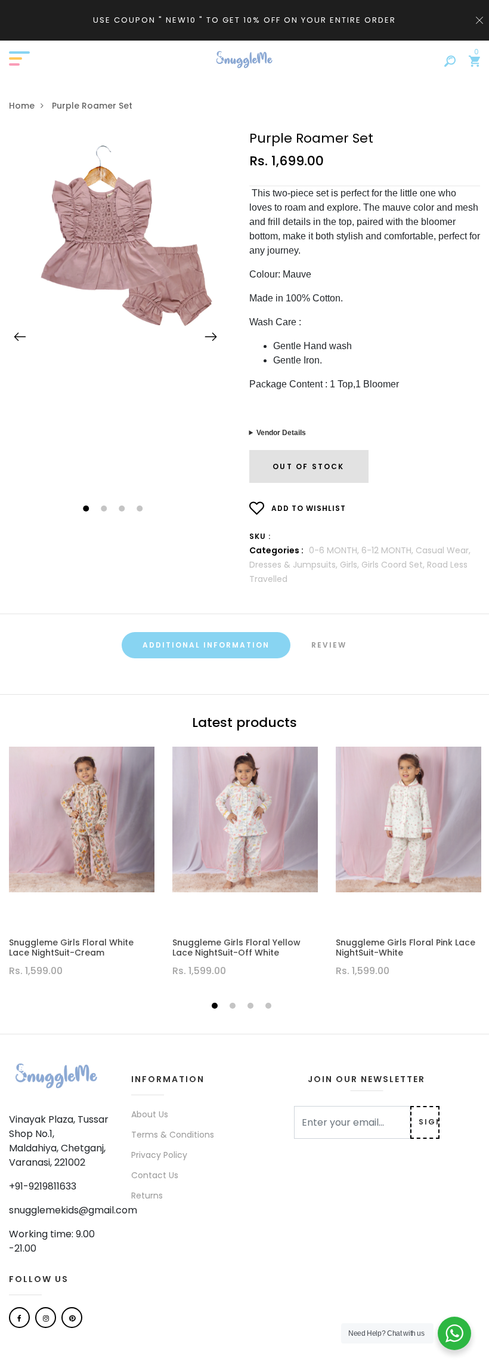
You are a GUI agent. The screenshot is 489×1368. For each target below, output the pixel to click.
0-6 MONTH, (335, 550)
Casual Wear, (443, 550)
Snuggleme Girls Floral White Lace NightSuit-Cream (71, 948)
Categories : (276, 550)
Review (328, 645)
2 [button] (105, 509)
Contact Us (154, 1175)
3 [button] (123, 509)
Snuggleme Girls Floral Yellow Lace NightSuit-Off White (236, 948)
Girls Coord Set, (394, 565)
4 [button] (141, 509)
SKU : (260, 536)
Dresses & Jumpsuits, (294, 565)
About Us (149, 1114)
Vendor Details (281, 433)
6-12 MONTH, (388, 550)
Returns (147, 1195)
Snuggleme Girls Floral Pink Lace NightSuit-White (405, 948)
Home (22, 106)
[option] (115, 246)
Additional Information (206, 645)
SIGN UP (429, 1122)
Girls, (350, 565)
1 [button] (87, 509)
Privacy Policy (159, 1155)
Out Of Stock (308, 466)
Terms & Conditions (172, 1135)
